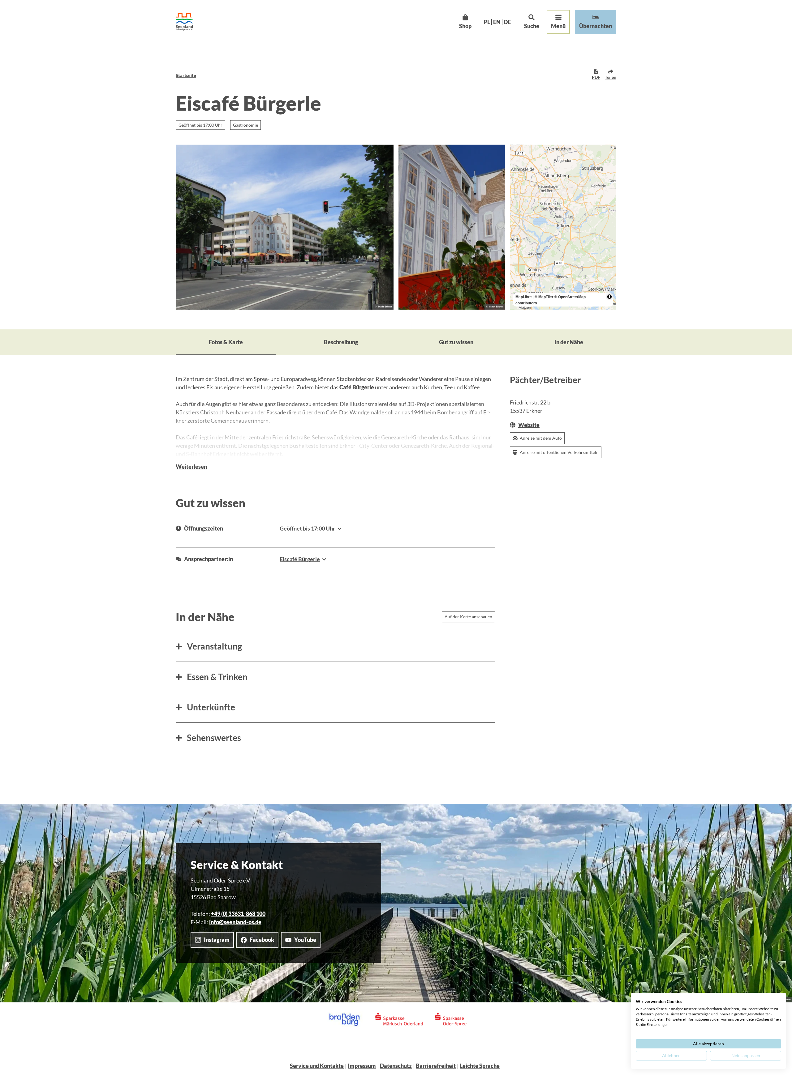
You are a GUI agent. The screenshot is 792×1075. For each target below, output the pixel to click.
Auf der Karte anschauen (468, 616)
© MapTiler (544, 296)
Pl (487, 22)
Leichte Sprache (480, 1065)
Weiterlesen (191, 466)
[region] (563, 227)
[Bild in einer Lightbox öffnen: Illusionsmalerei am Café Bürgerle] (451, 227)
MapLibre (523, 296)
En (497, 22)
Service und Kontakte (317, 1065)
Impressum (362, 1065)
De (507, 22)
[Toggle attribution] (609, 296)
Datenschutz (396, 1065)
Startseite (186, 75)
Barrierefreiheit (436, 1065)
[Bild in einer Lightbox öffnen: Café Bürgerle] (285, 227)
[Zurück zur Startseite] (184, 22)
